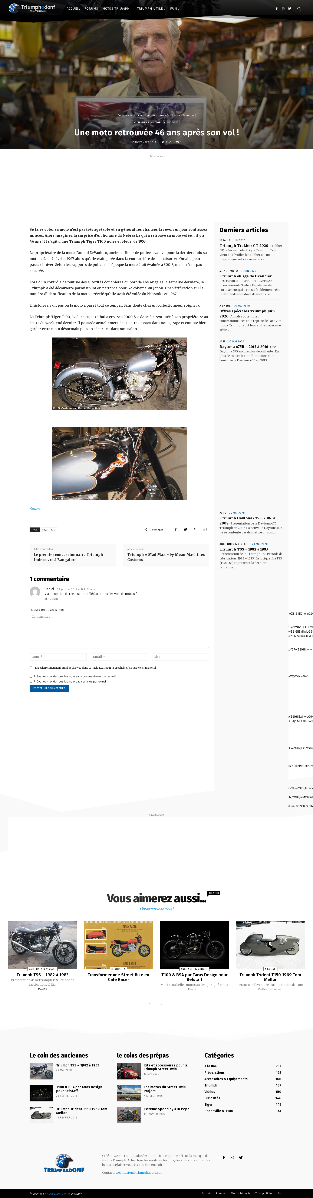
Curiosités (171, 122)
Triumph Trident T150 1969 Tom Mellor (270, 977)
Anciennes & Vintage (130, 115)
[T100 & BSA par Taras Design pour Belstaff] (194, 945)
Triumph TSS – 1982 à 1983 (244, 549)
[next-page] (160, 1004)
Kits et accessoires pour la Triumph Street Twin (166, 1067)
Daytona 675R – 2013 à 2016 (244, 347)
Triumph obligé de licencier (246, 276)
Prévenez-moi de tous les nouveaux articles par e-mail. (70, 681)
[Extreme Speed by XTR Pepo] (129, 1115)
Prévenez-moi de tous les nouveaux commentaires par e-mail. (75, 676)
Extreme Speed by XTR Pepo (167, 1109)
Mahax (42, 989)
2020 (223, 240)
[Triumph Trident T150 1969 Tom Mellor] (270, 945)
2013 (222, 341)
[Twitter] (289, 8)
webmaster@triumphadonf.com (140, 1173)
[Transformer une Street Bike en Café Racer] (118, 945)
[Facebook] (276, 8)
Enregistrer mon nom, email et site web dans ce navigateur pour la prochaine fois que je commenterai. (95, 667)
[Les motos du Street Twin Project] (129, 1093)
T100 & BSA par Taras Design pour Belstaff (194, 977)
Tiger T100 (48, 529)
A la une (225, 306)
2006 (223, 513)
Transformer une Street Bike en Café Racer (118, 977)
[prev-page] (150, 1004)
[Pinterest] (195, 529)
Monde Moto (229, 271)
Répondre (52, 598)
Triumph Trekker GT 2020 (244, 245)
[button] (299, 8)
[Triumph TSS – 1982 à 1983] (42, 945)
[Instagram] (283, 8)
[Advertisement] (156, 188)
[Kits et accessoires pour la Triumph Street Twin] (129, 1071)
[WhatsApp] (205, 529)
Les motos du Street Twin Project (165, 1089)
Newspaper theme (58, 1193)
